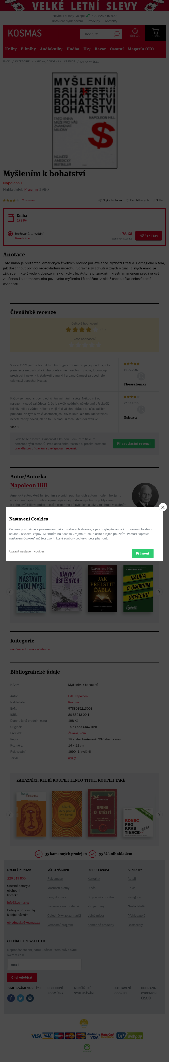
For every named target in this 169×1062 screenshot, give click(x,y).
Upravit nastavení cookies (27, 551)
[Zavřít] (163, 507)
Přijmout (142, 553)
